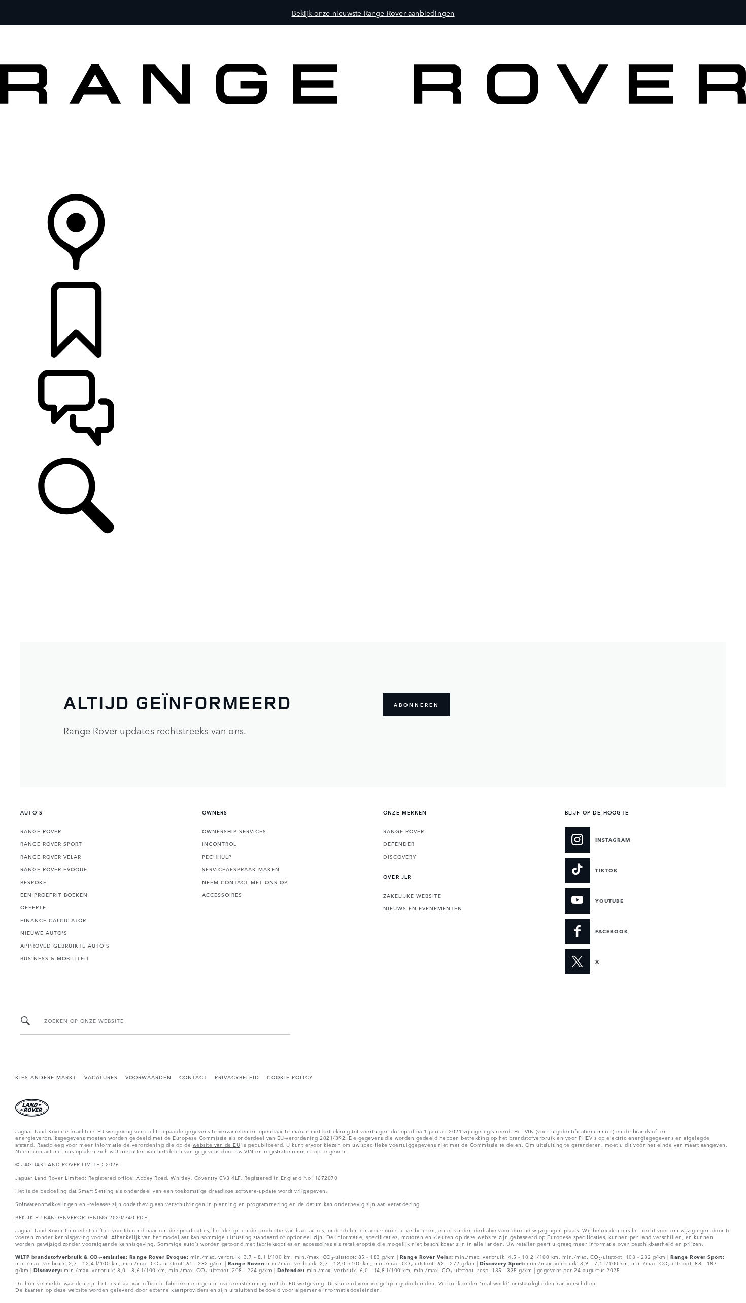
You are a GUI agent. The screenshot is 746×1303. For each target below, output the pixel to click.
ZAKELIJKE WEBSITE (412, 895)
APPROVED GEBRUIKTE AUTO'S (65, 945)
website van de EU (217, 1144)
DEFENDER (399, 843)
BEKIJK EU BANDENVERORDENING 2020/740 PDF (81, 1217)
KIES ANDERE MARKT (46, 1076)
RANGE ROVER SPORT (51, 843)
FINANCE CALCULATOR (53, 920)
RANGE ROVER (40, 831)
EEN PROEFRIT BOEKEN (54, 894)
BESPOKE (33, 881)
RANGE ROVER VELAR (50, 856)
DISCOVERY (399, 856)
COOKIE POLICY (290, 1076)
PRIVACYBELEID (237, 1076)
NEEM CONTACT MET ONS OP (245, 881)
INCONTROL (219, 843)
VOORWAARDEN (148, 1076)
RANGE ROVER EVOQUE (53, 869)
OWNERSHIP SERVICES (234, 831)
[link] (373, 150)
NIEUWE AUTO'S (43, 932)
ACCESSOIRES (222, 894)
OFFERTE (33, 907)
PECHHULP (217, 856)
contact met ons (53, 1151)
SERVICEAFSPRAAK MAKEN (241, 869)
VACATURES (101, 1076)
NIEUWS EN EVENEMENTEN (422, 908)
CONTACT (193, 1076)
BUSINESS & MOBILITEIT (55, 958)
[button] (373, 30)
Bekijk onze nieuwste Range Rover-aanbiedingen (373, 13)
